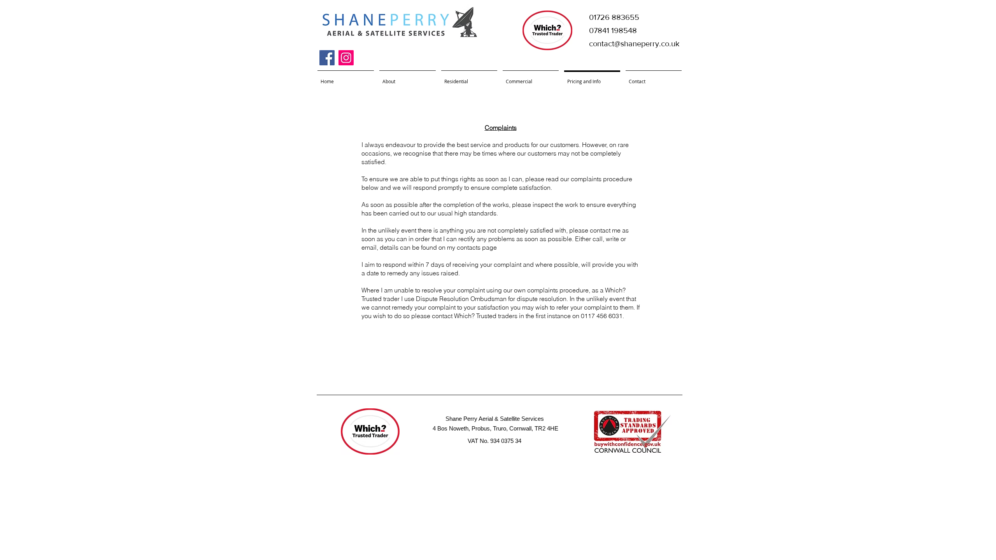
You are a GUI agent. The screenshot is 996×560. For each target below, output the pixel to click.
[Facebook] (327, 57)
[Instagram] (346, 57)
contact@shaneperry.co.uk (634, 43)
